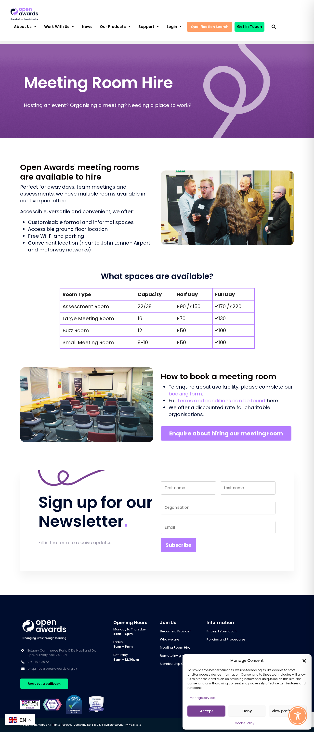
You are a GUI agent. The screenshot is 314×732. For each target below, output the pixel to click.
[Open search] (274, 27)
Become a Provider (175, 631)
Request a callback (44, 683)
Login (172, 26)
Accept (206, 711)
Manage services (203, 698)
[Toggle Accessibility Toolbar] (298, 716)
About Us (23, 26)
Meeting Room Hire (175, 647)
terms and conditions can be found (222, 400)
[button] (304, 660)
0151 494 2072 (38, 661)
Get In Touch (249, 26)
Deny (247, 711)
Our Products (113, 26)
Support (146, 26)
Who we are (169, 639)
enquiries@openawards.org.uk (52, 668)
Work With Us (56, 26)
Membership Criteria (176, 663)
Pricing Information (221, 631)
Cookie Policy (244, 723)
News (87, 26)
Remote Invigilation (175, 655)
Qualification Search (209, 26)
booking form (185, 393)
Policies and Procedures (226, 639)
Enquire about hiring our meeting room (226, 433)
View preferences (288, 711)
